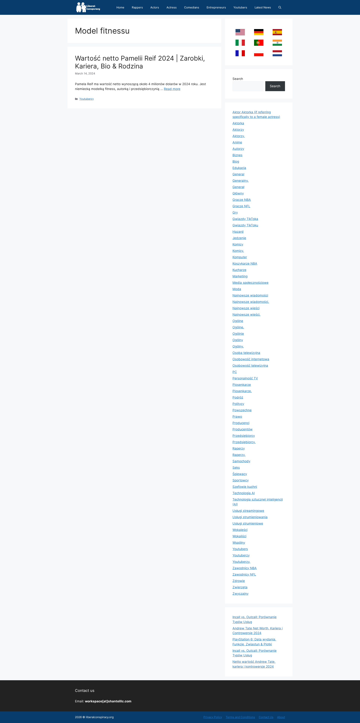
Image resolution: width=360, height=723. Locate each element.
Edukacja (239, 168)
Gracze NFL (241, 206)
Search (237, 79)
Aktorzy (238, 129)
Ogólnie (238, 334)
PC (234, 372)
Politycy (238, 404)
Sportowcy (240, 480)
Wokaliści (239, 536)
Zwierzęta (240, 587)
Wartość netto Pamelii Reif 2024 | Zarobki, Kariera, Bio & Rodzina (140, 62)
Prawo (237, 416)
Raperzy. (238, 455)
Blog (235, 161)
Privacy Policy (212, 717)
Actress (171, 7)
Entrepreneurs (216, 7)
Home (120, 7)
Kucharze (239, 270)
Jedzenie (239, 238)
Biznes (237, 155)
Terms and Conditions (240, 717)
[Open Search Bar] (280, 7)
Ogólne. (238, 327)
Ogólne (237, 321)
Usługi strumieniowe (247, 523)
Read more (172, 89)
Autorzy (238, 149)
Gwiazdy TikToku (245, 225)
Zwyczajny (240, 593)
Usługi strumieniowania (250, 517)
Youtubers (240, 7)
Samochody (241, 461)
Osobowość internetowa (250, 359)
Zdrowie (238, 581)
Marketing (240, 276)
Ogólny (237, 340)
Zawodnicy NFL (244, 574)
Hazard (238, 231)
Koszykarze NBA (244, 263)
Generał (238, 187)
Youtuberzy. (241, 562)
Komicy (237, 244)
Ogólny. (238, 346)
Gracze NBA (241, 200)
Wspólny (238, 542)
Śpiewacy (239, 474)
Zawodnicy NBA (244, 568)
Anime (237, 142)
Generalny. (240, 180)
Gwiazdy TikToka (245, 219)
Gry (235, 212)
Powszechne (242, 410)
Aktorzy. (238, 136)
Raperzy (238, 448)
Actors (154, 7)
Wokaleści (240, 530)
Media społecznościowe (250, 283)
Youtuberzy (86, 98)
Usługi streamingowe (248, 511)
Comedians (191, 7)
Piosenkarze (241, 385)
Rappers (137, 7)
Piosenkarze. (242, 391)
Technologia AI (243, 493)
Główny (238, 193)
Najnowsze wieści (246, 308)
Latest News (263, 7)
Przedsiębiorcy (243, 436)
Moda (236, 289)
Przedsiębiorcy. (244, 442)
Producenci (240, 423)
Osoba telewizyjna (246, 353)
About (281, 717)
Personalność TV (245, 378)
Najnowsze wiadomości (250, 295)
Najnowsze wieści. (246, 314)
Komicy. (238, 251)
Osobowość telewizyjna (250, 365)
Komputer (239, 257)
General (238, 174)
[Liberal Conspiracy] (88, 7)
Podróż (237, 397)
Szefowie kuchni (244, 487)
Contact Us (266, 717)
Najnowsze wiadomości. (250, 302)
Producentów (242, 429)
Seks (236, 467)
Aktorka (238, 123)
